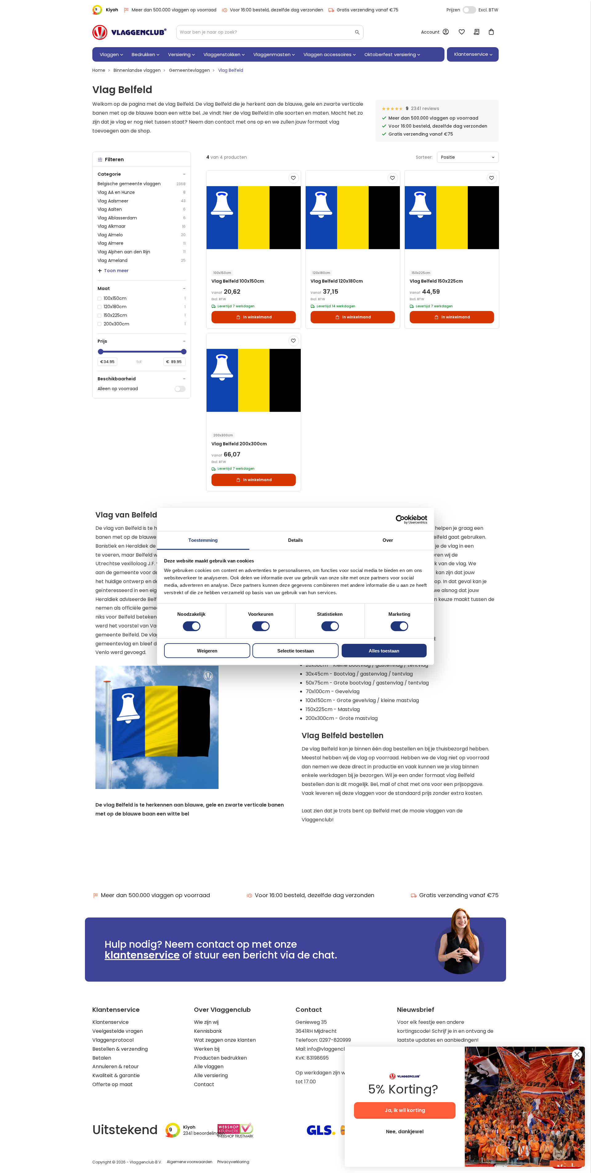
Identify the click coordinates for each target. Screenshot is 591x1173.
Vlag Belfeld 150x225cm (436, 281)
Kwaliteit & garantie (116, 1075)
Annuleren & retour (115, 1066)
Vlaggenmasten (272, 54)
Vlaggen (109, 54)
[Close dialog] (577, 1054)
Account (430, 32)
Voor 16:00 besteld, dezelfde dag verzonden (276, 10)
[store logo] (129, 32)
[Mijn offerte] (476, 32)
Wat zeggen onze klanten (225, 1040)
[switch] (261, 627)
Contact (204, 1084)
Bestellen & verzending (120, 1048)
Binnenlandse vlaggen (137, 70)
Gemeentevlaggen (189, 70)
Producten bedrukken (220, 1057)
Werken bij (206, 1048)
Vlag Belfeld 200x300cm (239, 444)
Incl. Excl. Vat (469, 10)
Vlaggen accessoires (328, 54)
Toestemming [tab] (203, 540)
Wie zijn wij (206, 1022)
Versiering (179, 54)
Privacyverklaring (233, 1161)
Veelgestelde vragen (117, 1031)
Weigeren (207, 650)
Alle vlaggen (208, 1066)
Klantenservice (110, 1022)
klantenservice (142, 955)
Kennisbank (208, 1031)
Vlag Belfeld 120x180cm (337, 281)
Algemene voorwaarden (189, 1161)
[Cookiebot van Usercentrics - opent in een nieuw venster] (400, 519)
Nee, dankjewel (405, 1131)
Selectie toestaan (295, 650)
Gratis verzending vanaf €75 (367, 10)
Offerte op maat (112, 1084)
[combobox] (270, 32)
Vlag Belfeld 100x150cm (237, 281)
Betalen (101, 1057)
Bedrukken (143, 54)
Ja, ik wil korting (405, 1110)
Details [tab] (295, 540)
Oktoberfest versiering (390, 54)
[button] (293, 178)
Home (98, 70)
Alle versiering (211, 1075)
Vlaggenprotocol (113, 1040)
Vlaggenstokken (221, 54)
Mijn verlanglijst (461, 32)
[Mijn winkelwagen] (491, 32)
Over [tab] (388, 540)
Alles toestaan (384, 650)
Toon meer (116, 271)
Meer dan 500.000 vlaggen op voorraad (174, 10)
